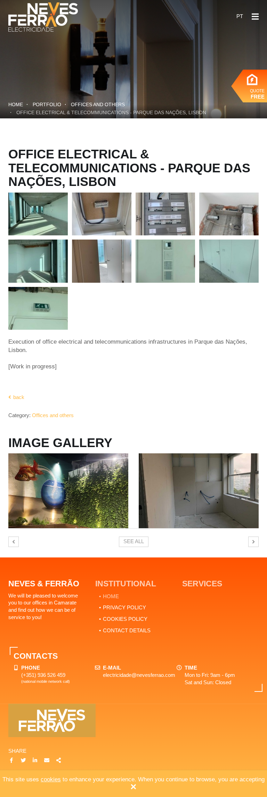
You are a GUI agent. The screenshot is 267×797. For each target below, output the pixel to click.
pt (239, 16)
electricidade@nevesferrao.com (139, 675)
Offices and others (98, 104)
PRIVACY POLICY (124, 607)
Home (15, 104)
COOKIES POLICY (125, 619)
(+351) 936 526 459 (43, 675)
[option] (68, 490)
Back (18, 397)
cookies (51, 779)
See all (133, 541)
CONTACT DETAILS (127, 630)
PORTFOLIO (47, 104)
